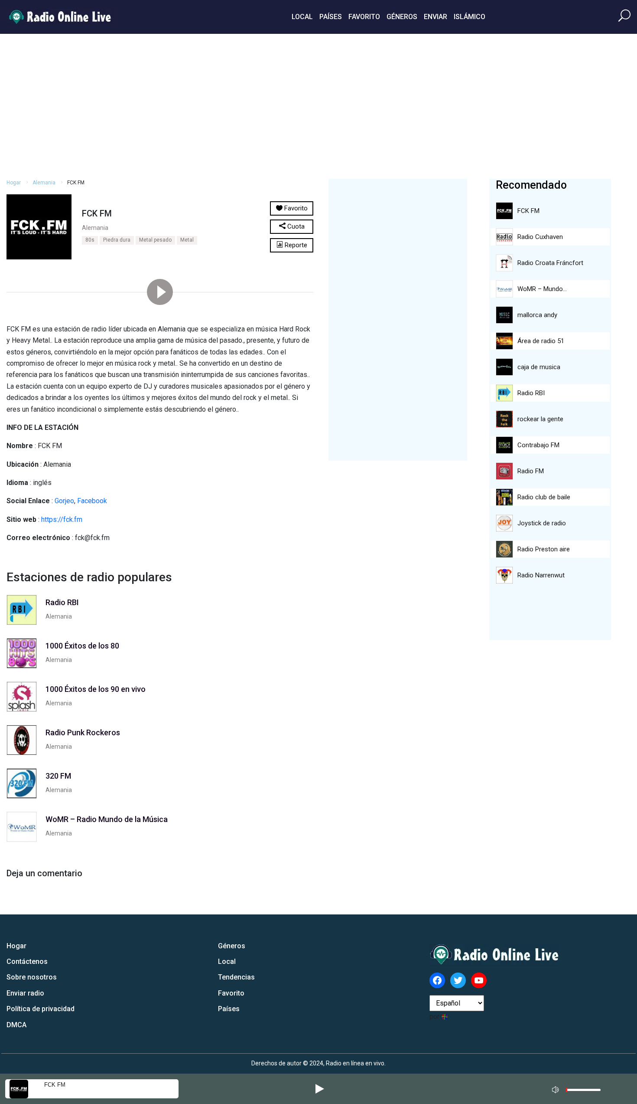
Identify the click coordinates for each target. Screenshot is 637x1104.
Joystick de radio (541, 523)
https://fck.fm (61, 519)
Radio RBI (531, 393)
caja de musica (538, 367)
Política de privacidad (40, 1009)
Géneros (402, 17)
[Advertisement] (318, 105)
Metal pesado (155, 240)
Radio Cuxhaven (540, 237)
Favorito (364, 17)
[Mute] (556, 1088)
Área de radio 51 (540, 341)
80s (89, 240)
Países (330, 17)
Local (302, 17)
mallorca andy (537, 315)
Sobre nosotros (31, 977)
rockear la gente (540, 419)
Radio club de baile (543, 497)
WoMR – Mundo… (542, 289)
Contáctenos (27, 961)
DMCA (16, 1025)
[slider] (583, 1092)
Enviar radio (25, 993)
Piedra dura (116, 240)
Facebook (92, 501)
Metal (187, 240)
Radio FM (530, 471)
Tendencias (236, 977)
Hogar (13, 183)
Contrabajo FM (538, 445)
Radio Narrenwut (541, 575)
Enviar (435, 17)
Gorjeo (64, 501)
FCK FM (54, 1084)
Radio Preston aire (543, 549)
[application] (579, 1088)
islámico (469, 17)
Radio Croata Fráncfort (550, 263)
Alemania (43, 183)
